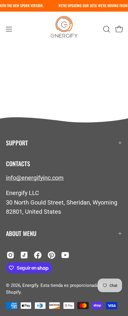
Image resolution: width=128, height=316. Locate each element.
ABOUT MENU (21, 233)
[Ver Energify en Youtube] (65, 255)
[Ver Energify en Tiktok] (24, 255)
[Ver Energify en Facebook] (37, 255)
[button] (106, 29)
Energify (30, 285)
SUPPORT (17, 142)
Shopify (13, 292)
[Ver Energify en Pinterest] (51, 255)
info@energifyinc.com (35, 177)
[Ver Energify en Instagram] (10, 255)
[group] (64, 5)
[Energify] (64, 29)
